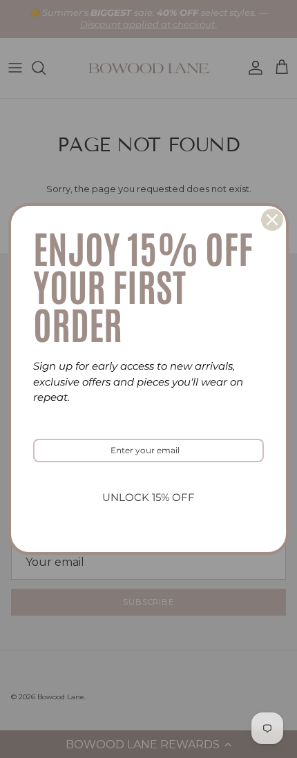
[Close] (272, 219)
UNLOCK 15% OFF (148, 497)
